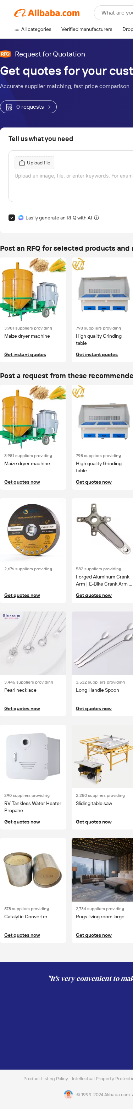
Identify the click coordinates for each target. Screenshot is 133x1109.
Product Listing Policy (46, 1078)
